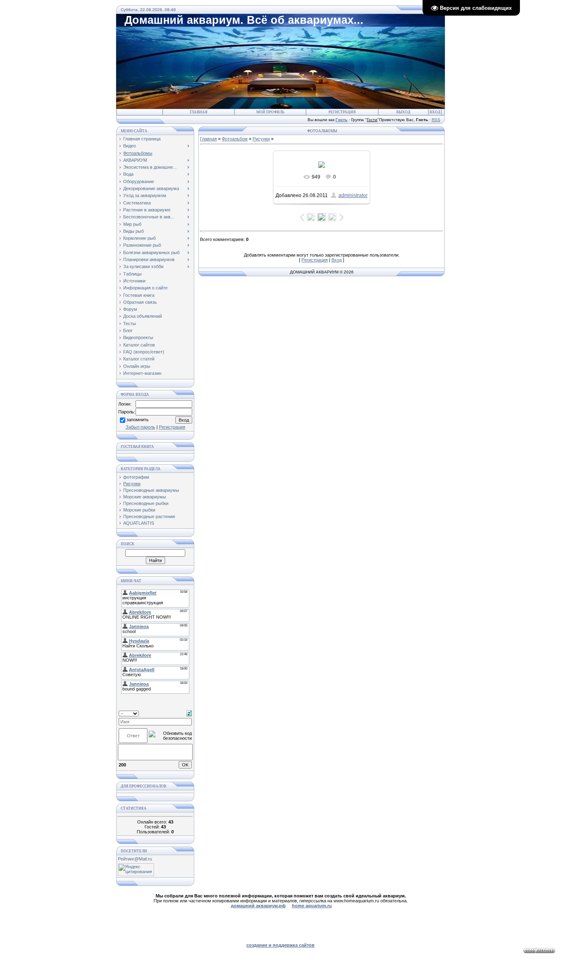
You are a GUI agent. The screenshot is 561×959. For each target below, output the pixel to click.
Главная (198, 112)
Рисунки (131, 483)
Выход (403, 112)
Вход (435, 112)
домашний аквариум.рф (258, 905)
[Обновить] (189, 713)
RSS (436, 119)
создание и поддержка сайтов (280, 945)
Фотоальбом (235, 138)
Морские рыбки (139, 509)
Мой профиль (270, 112)
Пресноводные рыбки (145, 503)
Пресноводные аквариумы (151, 490)
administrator (353, 195)
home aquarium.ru (312, 905)
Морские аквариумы (144, 496)
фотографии (136, 477)
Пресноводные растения (149, 516)
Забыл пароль (140, 426)
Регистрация (342, 112)
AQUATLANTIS (138, 523)
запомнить (137, 420)
